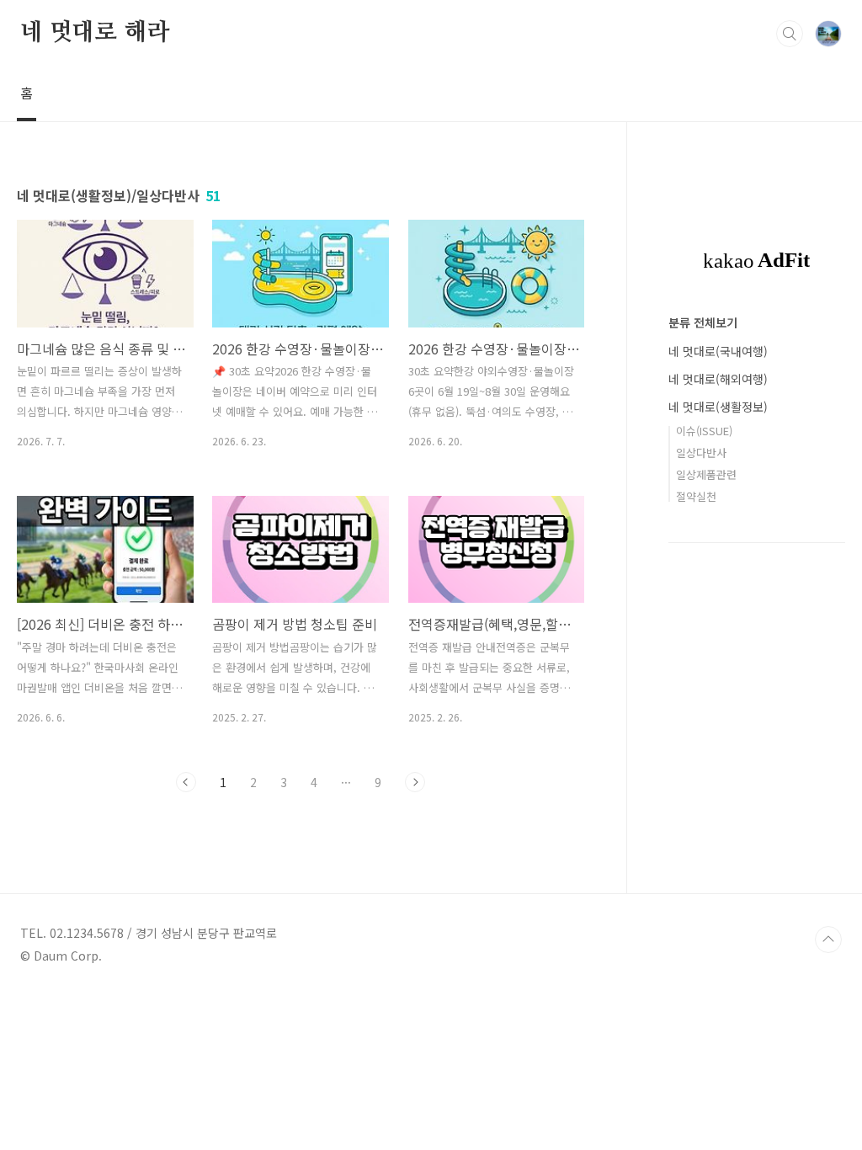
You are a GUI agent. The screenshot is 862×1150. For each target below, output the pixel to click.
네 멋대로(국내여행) (718, 351)
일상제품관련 (706, 474)
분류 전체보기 (702, 322)
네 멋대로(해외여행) (718, 378)
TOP (828, 939)
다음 (415, 782)
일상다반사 (701, 453)
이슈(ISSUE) (704, 431)
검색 (789, 33)
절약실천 (696, 496)
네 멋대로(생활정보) (718, 406)
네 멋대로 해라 (94, 33)
